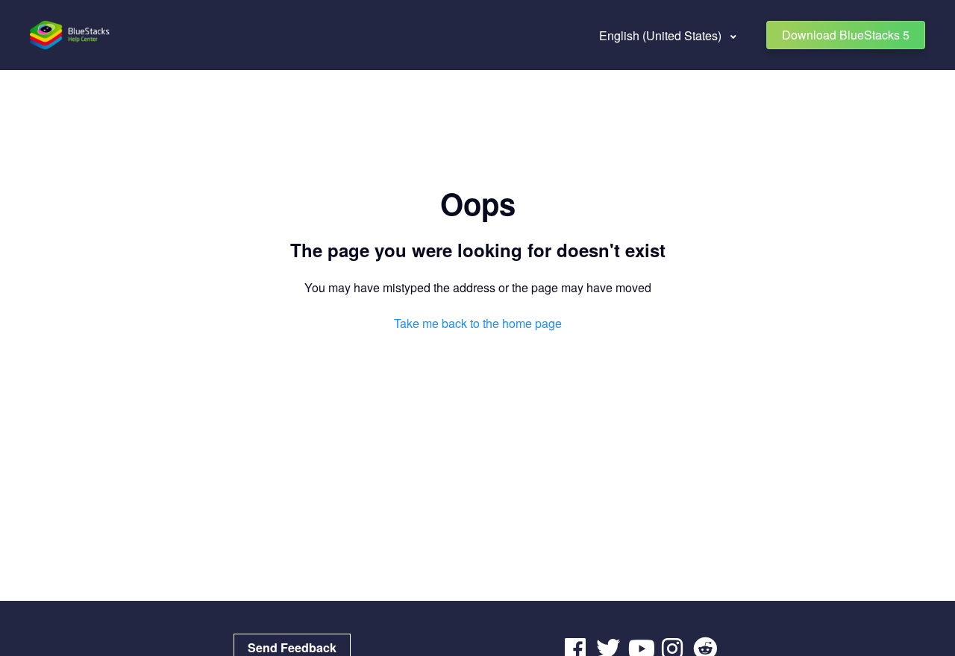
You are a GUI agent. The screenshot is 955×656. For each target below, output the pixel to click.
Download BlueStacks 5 (845, 34)
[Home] (70, 35)
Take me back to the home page (478, 323)
